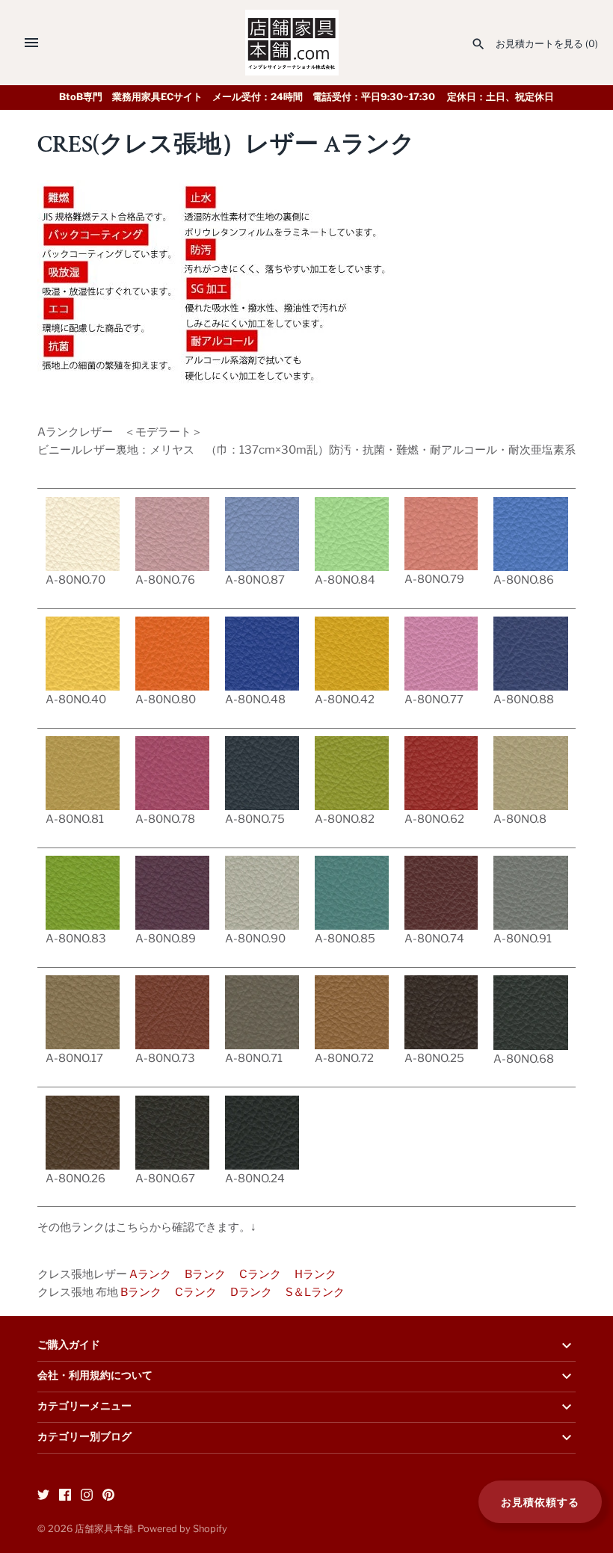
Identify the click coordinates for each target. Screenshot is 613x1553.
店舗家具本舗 (104, 1528)
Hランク (315, 1274)
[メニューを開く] (31, 42)
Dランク (251, 1292)
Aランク (150, 1274)
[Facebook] (65, 1496)
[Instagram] (87, 1496)
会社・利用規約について (95, 1376)
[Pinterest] (108, 1496)
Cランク (260, 1274)
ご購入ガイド (68, 1345)
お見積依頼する (540, 1501)
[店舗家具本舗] (292, 42)
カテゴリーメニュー (84, 1406)
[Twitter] (43, 1496)
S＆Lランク (315, 1292)
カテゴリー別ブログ (84, 1437)
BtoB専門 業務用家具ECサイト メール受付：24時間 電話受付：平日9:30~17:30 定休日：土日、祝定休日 (306, 96)
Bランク (205, 1274)
